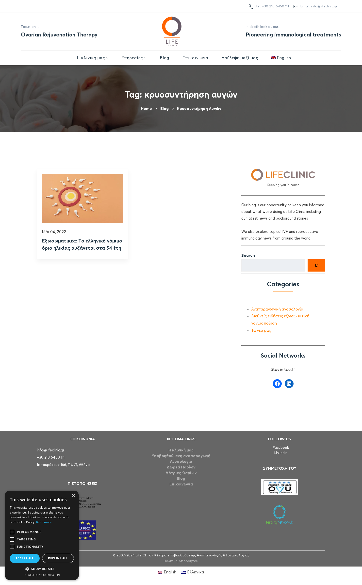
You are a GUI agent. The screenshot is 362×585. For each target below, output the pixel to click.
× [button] (73, 496)
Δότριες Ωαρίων (181, 473)
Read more (44, 522)
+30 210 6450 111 (51, 457)
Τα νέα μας (261, 330)
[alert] (42, 535)
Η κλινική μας (181, 450)
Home (146, 109)
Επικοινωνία (181, 484)
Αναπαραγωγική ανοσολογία (277, 309)
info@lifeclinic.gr (50, 450)
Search (248, 256)
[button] (42, 569)
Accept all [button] (25, 558)
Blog (181, 479)
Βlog (164, 109)
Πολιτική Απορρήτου (181, 561)
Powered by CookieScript (42, 575)
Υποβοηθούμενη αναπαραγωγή (181, 456)
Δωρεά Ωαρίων (181, 467)
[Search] (316, 265)
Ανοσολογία (181, 462)
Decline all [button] (58, 558)
